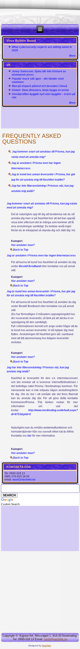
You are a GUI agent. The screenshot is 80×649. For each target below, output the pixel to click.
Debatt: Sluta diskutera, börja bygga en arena (40, 90)
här (29, 435)
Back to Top (20, 249)
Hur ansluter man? (23, 245)
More (72, 55)
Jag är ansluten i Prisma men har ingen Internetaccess (41, 255)
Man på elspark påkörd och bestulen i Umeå (39, 86)
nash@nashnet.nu (23, 479)
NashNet (46, 645)
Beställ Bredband (30, 266)
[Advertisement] (40, 118)
